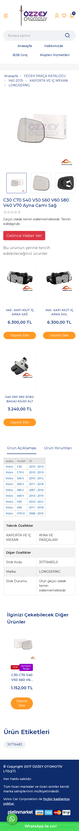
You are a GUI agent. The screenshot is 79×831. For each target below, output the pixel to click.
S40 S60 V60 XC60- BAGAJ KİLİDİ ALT (20, 399)
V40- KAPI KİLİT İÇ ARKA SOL (59, 312)
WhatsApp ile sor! (41, 826)
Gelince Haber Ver (24, 235)
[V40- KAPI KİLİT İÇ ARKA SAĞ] (20, 279)
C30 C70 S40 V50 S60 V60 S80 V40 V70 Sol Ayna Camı (22, 677)
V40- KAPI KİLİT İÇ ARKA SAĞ (20, 312)
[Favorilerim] (64, 16)
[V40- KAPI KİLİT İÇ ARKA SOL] (59, 279)
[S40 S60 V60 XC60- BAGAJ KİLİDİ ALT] (20, 366)
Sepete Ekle (20, 335)
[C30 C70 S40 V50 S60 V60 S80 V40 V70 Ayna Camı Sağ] (39, 131)
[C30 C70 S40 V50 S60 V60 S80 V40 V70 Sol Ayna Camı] (22, 645)
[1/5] (5, 212)
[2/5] (6, 212)
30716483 (14, 744)
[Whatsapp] (12, 818)
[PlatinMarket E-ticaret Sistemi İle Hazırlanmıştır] (20, 812)
